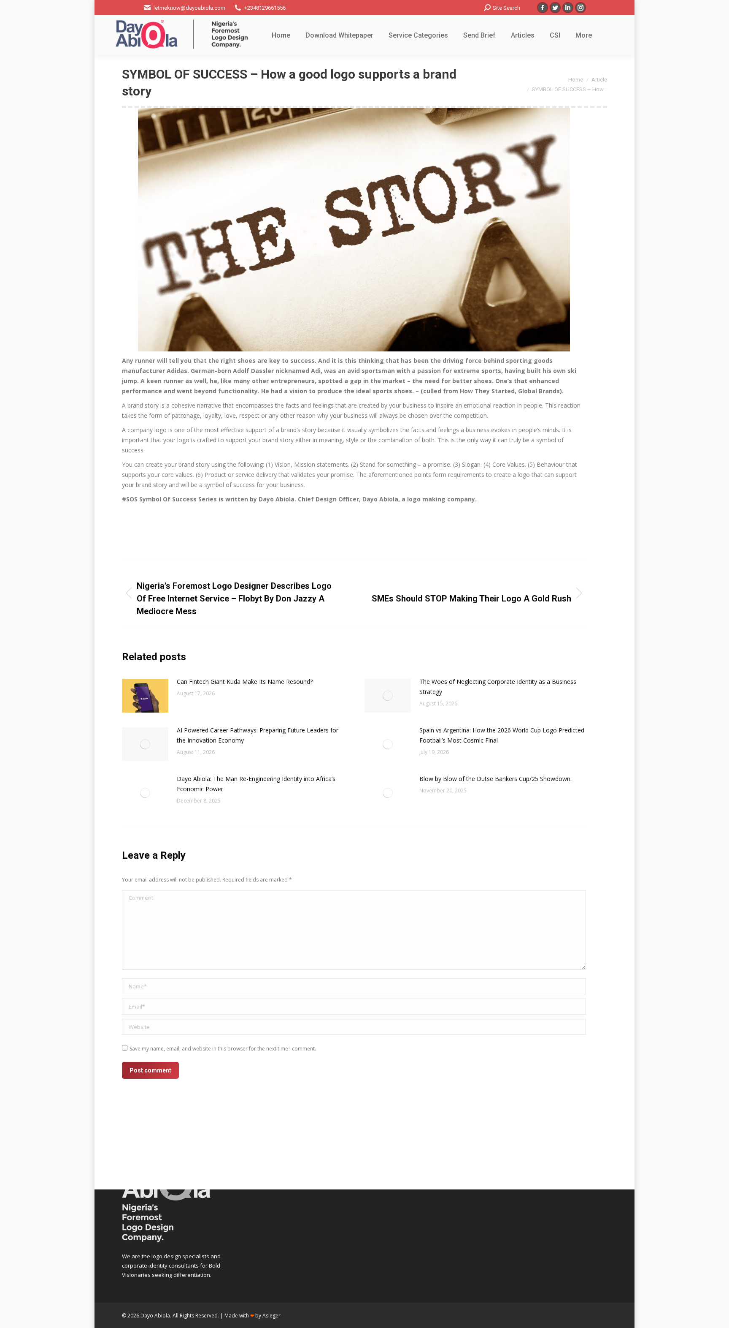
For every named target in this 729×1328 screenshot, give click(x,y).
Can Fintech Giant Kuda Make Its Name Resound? (245, 682)
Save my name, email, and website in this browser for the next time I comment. (223, 1048)
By (369, 529)
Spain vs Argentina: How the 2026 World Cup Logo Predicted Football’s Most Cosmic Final (501, 735)
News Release (327, 529)
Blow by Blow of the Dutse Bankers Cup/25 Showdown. (495, 779)
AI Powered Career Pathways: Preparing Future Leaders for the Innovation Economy (257, 735)
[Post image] (145, 696)
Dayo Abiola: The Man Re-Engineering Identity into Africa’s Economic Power (256, 784)
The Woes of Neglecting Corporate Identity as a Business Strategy (497, 687)
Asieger (271, 1315)
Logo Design (294, 529)
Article (268, 529)
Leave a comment (454, 529)
